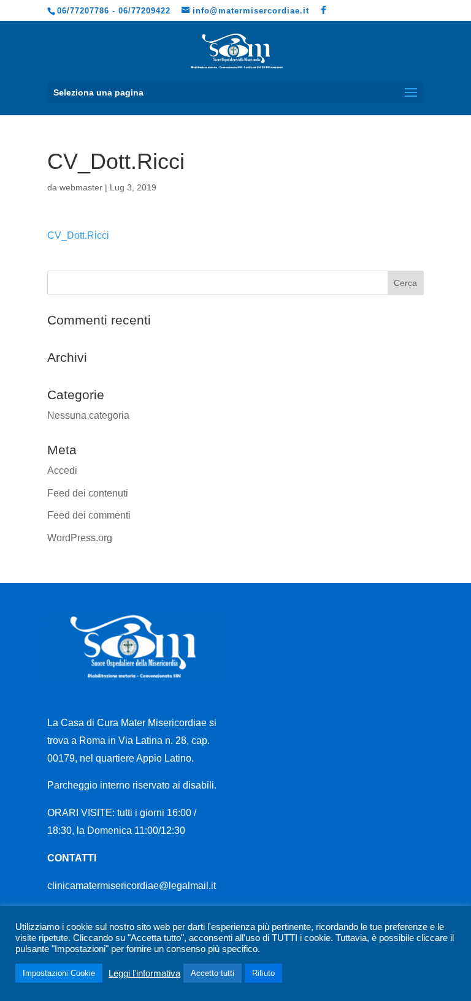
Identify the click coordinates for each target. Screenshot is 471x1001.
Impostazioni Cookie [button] (59, 973)
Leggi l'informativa (144, 973)
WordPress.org (79, 538)
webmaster (80, 187)
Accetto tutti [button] (212, 973)
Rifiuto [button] (263, 973)
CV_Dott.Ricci (78, 235)
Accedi (62, 470)
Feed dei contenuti (87, 493)
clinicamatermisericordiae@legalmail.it (131, 885)
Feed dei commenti (89, 515)
